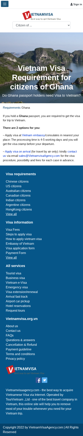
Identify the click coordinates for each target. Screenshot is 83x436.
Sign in (77, 4)
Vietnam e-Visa (16, 282)
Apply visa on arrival (17, 151)
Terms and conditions (20, 354)
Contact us (13, 330)
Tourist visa (13, 273)
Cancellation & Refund (21, 344)
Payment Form (16, 253)
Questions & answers (20, 340)
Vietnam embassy (33, 135)
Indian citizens (15, 200)
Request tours (15, 310)
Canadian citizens (18, 195)
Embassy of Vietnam (20, 243)
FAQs (10, 335)
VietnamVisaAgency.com (46, 427)
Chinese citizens (17, 181)
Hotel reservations (18, 306)
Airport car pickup (18, 301)
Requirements (12, 107)
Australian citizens (18, 190)
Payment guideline (18, 349)
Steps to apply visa (19, 234)
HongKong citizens (19, 209)
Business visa (15, 278)
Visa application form (20, 248)
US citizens (13, 186)
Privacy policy (15, 358)
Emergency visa (17, 287)
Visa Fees (13, 229)
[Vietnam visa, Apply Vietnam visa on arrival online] (41, 15)
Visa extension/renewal (22, 292)
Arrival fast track (17, 296)
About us (12, 326)
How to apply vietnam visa (24, 239)
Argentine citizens (18, 204)
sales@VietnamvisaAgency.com (39, 155)
